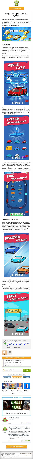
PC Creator (26, 390)
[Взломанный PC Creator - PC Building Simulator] (27, 386)
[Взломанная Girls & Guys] (5, 386)
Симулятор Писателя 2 (20, 391)
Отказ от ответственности (26, 453)
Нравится (27, 423)
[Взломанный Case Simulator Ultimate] (12, 386)
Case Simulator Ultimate (12, 392)
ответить (10, 423)
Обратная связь (28, 455)
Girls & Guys (5, 390)
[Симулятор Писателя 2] (19, 386)
